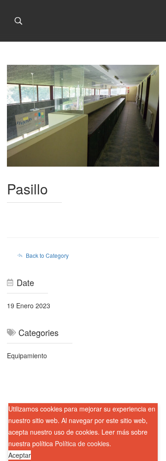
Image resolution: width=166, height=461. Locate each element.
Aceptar (19, 455)
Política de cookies (82, 443)
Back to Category (47, 255)
